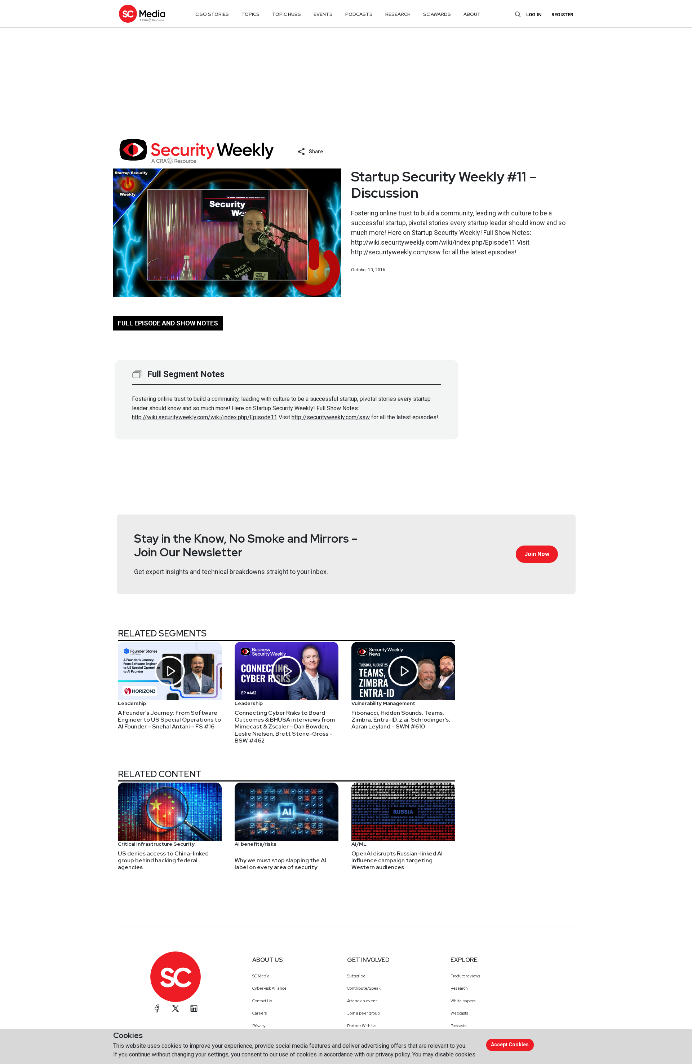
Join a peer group (363, 1013)
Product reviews (465, 975)
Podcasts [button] (359, 14)
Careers (259, 1013)
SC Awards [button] (437, 14)
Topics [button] (250, 14)
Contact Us (262, 1000)
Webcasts (459, 1013)
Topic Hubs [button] (286, 14)
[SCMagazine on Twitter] (175, 1008)
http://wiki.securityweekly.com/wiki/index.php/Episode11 (204, 417)
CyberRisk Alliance (269, 988)
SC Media (261, 975)
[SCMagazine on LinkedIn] (194, 1008)
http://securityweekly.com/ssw (331, 417)
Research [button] (398, 14)
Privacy (259, 1025)
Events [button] (323, 14)
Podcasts (458, 1025)
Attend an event (362, 1000)
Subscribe (356, 975)
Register (562, 14)
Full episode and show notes (168, 323)
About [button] (472, 14)
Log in (534, 14)
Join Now (536, 554)
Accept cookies (510, 1044)
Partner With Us (361, 1025)
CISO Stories (212, 14)
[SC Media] (142, 14)
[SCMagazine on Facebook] (157, 1008)
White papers (463, 1000)
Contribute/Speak (364, 988)
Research (459, 988)
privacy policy (393, 1054)
